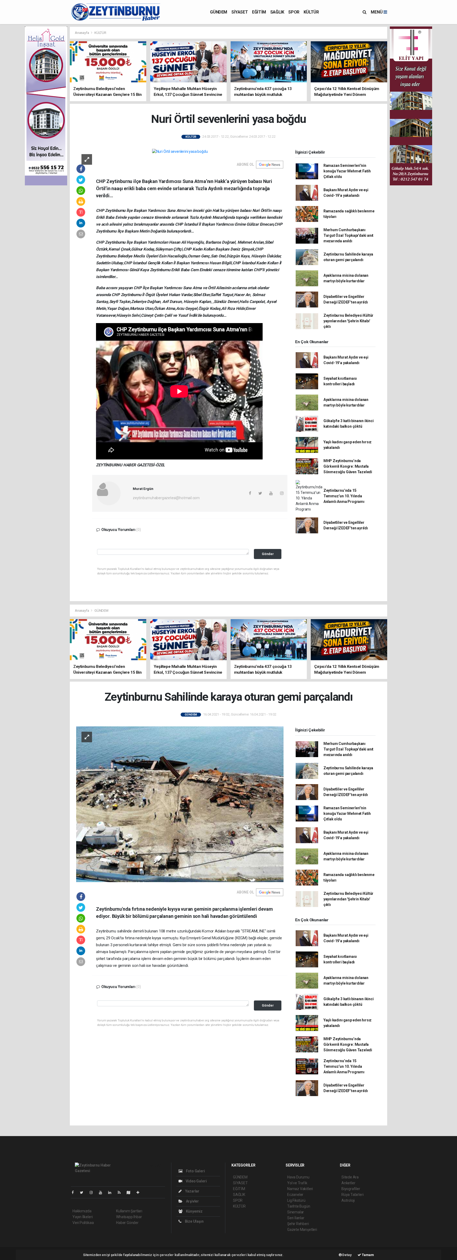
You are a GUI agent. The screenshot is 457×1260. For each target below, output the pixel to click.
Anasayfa (82, 33)
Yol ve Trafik (297, 1183)
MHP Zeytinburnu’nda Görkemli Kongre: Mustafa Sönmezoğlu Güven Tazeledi (347, 466)
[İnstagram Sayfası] (93, 1192)
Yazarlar (191, 1191)
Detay (347, 1255)
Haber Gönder (127, 1223)
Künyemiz (194, 1211)
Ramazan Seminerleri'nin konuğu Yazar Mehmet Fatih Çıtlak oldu (347, 171)
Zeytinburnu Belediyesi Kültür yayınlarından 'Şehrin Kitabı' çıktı (348, 321)
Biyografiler (350, 1189)
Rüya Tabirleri (352, 1194)
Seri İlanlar (295, 1218)
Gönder (268, 554)
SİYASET (239, 12)
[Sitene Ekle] (140, 1192)
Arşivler (192, 1201)
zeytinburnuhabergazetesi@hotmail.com (166, 498)
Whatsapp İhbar (129, 1217)
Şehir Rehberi (298, 1224)
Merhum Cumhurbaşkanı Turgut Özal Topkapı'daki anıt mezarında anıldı (348, 235)
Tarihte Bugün (298, 1206)
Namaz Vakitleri (300, 1189)
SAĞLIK (277, 12)
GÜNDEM (218, 12)
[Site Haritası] (131, 1192)
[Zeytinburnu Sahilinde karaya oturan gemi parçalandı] (180, 804)
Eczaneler (295, 1194)
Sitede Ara (350, 1177)
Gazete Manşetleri (302, 1229)
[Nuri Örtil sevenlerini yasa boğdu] (180, 151)
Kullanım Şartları (129, 1211)
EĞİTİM (259, 12)
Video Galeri (196, 1181)
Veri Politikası (83, 1223)
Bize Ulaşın (194, 1221)
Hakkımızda (82, 1211)
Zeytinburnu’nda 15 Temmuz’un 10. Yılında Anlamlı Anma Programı (343, 496)
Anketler (348, 1183)
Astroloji (348, 1200)
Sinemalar (295, 1212)
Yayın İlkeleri (82, 1217)
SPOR (293, 12)
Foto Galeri (195, 1171)
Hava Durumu (298, 1177)
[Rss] (121, 1192)
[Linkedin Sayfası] (112, 1192)
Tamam (367, 1255)
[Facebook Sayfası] (75, 1192)
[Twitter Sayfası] (84, 1192)
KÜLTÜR (311, 12)
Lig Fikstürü (296, 1200)
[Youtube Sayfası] (102, 1192)
